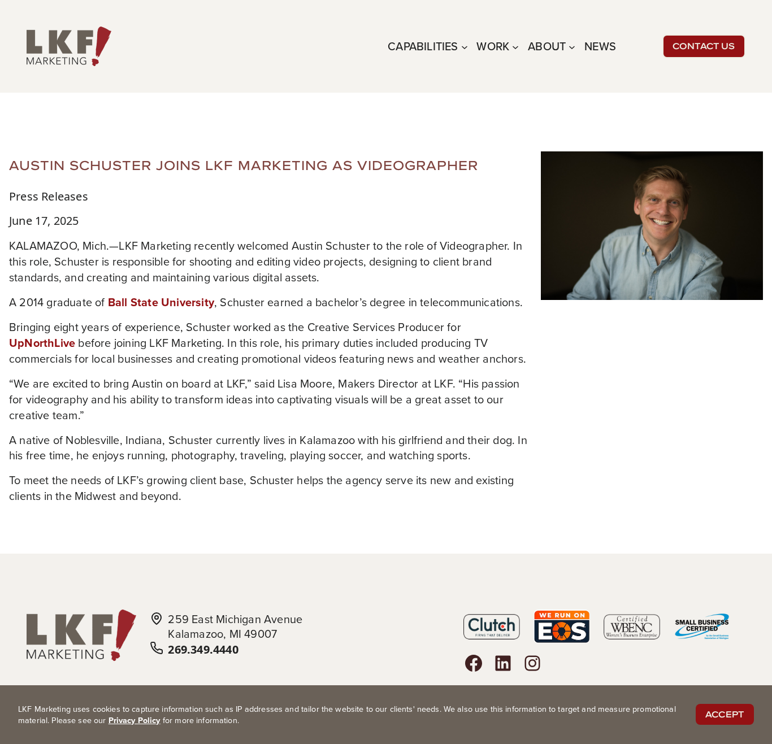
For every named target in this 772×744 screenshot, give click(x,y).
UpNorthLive (42, 342)
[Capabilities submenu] (464, 46)
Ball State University (161, 302)
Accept (724, 714)
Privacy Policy (135, 720)
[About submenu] (572, 46)
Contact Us (704, 46)
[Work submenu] (515, 46)
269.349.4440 (203, 649)
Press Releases (48, 196)
